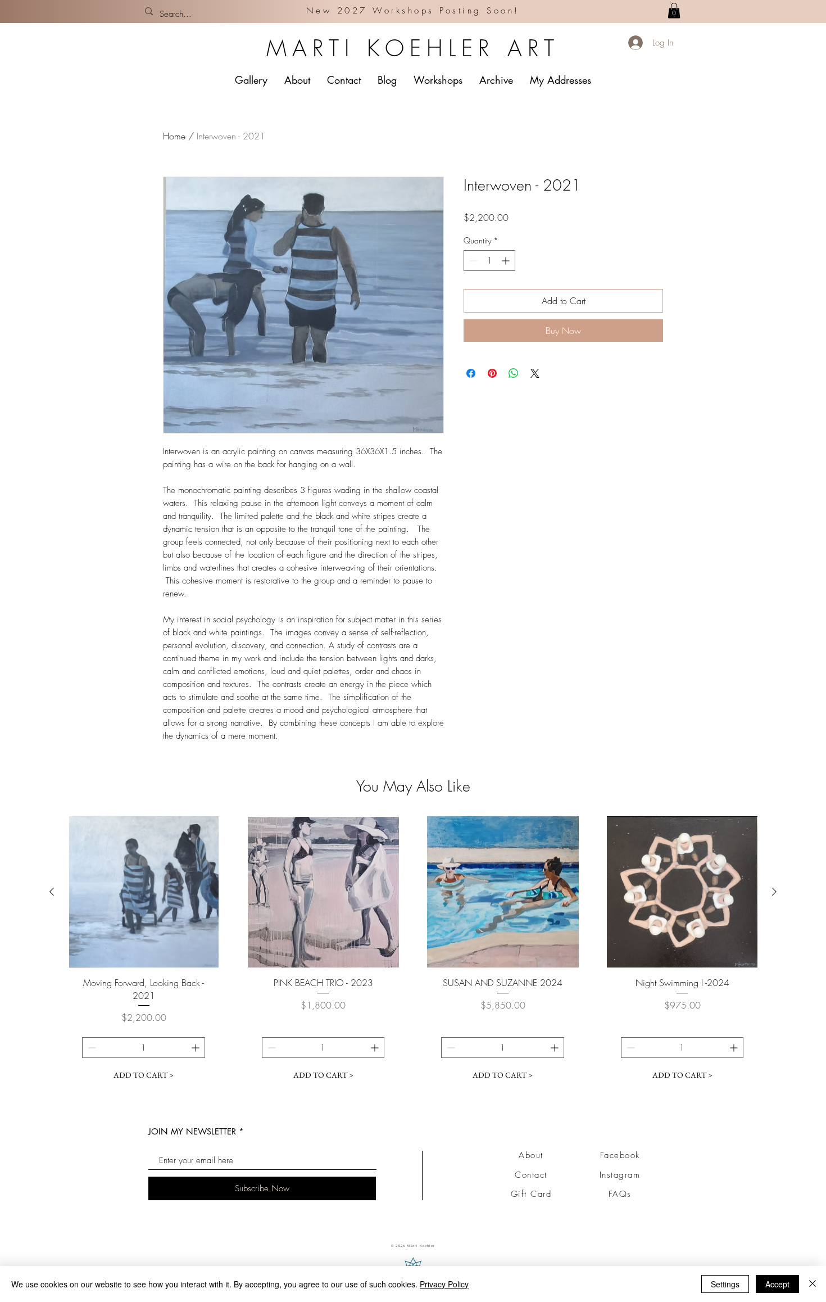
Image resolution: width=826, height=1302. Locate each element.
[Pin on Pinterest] (492, 373)
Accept (777, 1284)
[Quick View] (144, 892)
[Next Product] (774, 891)
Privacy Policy (444, 1284)
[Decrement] (472, 260)
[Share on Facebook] (471, 373)
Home (174, 136)
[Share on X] (535, 373)
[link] (674, 10)
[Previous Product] (51, 891)
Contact (531, 1175)
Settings (725, 1284)
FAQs (620, 1194)
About (531, 1155)
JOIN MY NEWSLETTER (192, 1131)
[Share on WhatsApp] (513, 373)
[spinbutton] (489, 260)
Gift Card (531, 1194)
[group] (413, 958)
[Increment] (507, 260)
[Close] (812, 1284)
